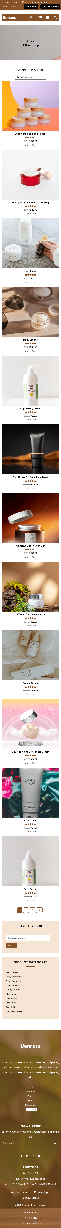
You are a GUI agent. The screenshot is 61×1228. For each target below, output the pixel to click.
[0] (39, 17)
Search (11, 945)
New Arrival (11, 998)
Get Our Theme (50, 6)
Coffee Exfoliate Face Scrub (30, 614)
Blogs (30, 1096)
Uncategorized (14, 1011)
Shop (30, 1101)
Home (28, 45)
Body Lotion (30, 271)
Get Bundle (31, 6)
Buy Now (32, 1109)
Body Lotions (30, 339)
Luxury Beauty (13, 989)
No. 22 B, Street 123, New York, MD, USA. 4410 (33, 1184)
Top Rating (11, 1007)
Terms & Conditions (31, 1223)
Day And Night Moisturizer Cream (30, 751)
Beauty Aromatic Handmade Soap (31, 202)
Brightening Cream (30, 408)
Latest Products (14, 985)
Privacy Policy (30, 1218)
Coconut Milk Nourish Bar (30, 545)
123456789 (33, 1173)
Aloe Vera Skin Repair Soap (30, 133)
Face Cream (30, 820)
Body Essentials (14, 976)
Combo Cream (31, 683)
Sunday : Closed (30, 1198)
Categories (30, 1105)
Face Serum (30, 889)
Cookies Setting (30, 1212)
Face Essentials (14, 981)
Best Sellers (12, 972)
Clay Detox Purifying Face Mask (30, 477)
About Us (30, 1092)
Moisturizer (11, 993)
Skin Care (11, 1002)
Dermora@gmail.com (33, 1178)
